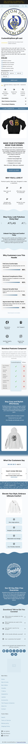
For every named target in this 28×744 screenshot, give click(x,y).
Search (3, 717)
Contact (3, 709)
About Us (4, 706)
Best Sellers (4, 685)
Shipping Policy (5, 726)
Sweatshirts (4, 694)
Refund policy (5, 723)
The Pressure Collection (8, 703)
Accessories (4, 700)
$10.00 (5, 74)
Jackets (3, 697)
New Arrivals (4, 682)
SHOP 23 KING (14, 170)
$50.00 (19, 74)
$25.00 (12, 74)
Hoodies (3, 688)
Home (3, 679)
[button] (2, 6)
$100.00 (5, 77)
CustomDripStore (11, 742)
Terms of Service (6, 720)
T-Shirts (3, 691)
